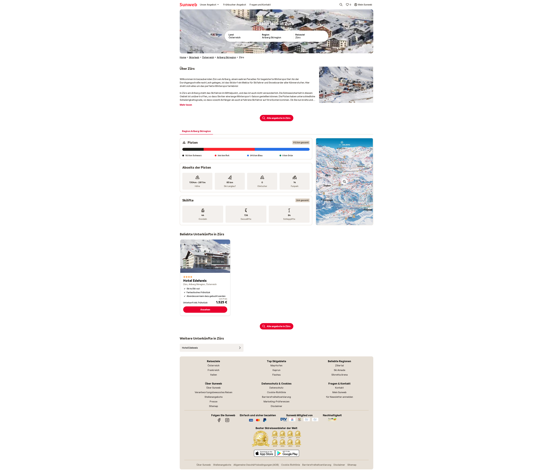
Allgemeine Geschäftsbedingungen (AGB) (256, 464)
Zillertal (339, 365)
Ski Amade (339, 370)
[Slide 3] (346, 222)
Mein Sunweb (339, 392)
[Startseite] (188, 4)
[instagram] (227, 421)
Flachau (276, 374)
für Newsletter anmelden (339, 396)
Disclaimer (276, 406)
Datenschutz (276, 387)
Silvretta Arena (339, 374)
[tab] (196, 131)
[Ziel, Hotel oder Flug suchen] (341, 4)
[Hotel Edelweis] (205, 278)
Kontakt (339, 387)
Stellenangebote (213, 396)
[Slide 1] (342, 222)
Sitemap (213, 406)
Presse (213, 401)
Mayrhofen (276, 365)
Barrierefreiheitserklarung (276, 396)
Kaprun (276, 370)
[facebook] (219, 421)
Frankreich (213, 370)
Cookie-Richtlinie (276, 392)
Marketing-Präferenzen (276, 401)
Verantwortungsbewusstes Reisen (213, 392)
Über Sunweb (213, 387)
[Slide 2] (344, 222)
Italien (213, 374)
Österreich (213, 365)
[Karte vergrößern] (344, 181)
